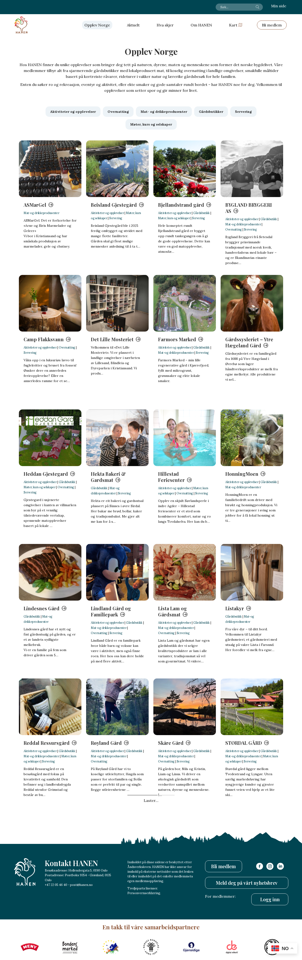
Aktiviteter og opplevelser (107, 213)
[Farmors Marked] (184, 303)
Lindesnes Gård (41, 608)
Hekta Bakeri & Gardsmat (108, 477)
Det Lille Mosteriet (112, 339)
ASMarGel (35, 205)
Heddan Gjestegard (46, 474)
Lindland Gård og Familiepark (111, 611)
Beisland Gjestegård (114, 205)
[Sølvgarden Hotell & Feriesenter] (117, 841)
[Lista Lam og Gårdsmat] (184, 572)
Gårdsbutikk (201, 213)
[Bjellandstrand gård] (184, 168)
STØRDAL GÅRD (243, 743)
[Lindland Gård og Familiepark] (117, 572)
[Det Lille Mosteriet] (117, 303)
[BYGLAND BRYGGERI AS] (252, 168)
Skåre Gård (171, 743)
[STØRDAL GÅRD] (252, 706)
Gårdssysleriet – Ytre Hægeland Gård (249, 342)
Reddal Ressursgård (47, 743)
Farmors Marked (177, 339)
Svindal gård (38, 877)
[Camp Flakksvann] (50, 303)
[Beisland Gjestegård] (117, 168)
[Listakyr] (252, 572)
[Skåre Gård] (184, 706)
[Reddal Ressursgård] (50, 706)
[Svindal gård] (50, 841)
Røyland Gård (106, 743)
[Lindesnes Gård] (50, 572)
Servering (115, 218)
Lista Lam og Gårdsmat (172, 611)
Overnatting (233, 229)
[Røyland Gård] (117, 706)
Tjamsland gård (176, 877)
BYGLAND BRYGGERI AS (248, 208)
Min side (278, 6)
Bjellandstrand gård (181, 205)
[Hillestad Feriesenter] (184, 437)
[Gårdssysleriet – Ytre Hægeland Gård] (252, 303)
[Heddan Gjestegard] (50, 437)
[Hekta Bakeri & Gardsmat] (117, 437)
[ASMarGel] (50, 168)
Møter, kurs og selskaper (174, 218)
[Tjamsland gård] (184, 841)
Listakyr (234, 608)
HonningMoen (241, 474)
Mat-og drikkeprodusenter (41, 213)
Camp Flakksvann (44, 339)
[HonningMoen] (252, 437)
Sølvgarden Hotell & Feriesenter (114, 880)
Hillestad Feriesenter (171, 477)
